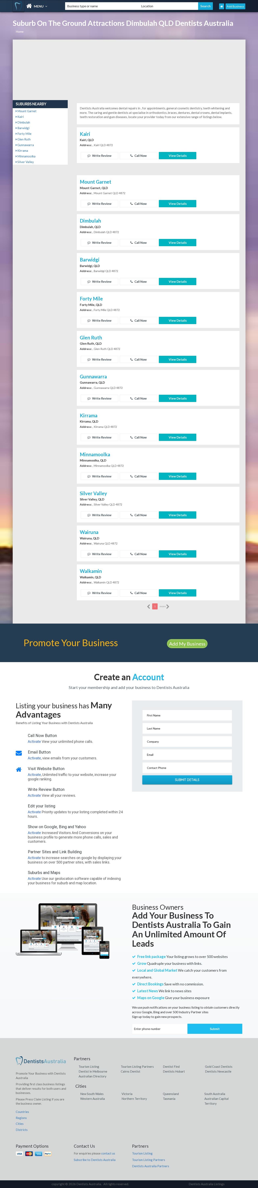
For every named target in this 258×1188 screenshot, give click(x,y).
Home (20, 31)
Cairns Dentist (130, 1071)
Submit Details (187, 780)
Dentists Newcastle (218, 1071)
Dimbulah (23, 122)
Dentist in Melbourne (93, 1071)
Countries (22, 1112)
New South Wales (92, 1094)
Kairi (20, 116)
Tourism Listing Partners (137, 1066)
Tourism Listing (89, 1066)
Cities (20, 1123)
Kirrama (22, 150)
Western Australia (92, 1098)
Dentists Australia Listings (207, 1184)
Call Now (140, 155)
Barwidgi (23, 128)
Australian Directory (92, 1076)
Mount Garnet (26, 111)
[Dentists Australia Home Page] (221, 6)
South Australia (214, 1094)
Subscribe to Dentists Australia (94, 1160)
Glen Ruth (24, 139)
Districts (22, 1129)
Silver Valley (25, 162)
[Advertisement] (129, 70)
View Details (178, 155)
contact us (108, 1153)
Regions (21, 1118)
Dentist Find (171, 1066)
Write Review (101, 155)
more (163, 606)
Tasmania (169, 1098)
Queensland (171, 1094)
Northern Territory (134, 1098)
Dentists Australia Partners (150, 1166)
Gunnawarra (25, 145)
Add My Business (187, 644)
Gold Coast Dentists (218, 1066)
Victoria (127, 1094)
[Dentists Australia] (35, 6)
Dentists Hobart (174, 1071)
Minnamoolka (26, 156)
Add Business (235, 6)
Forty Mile (24, 133)
